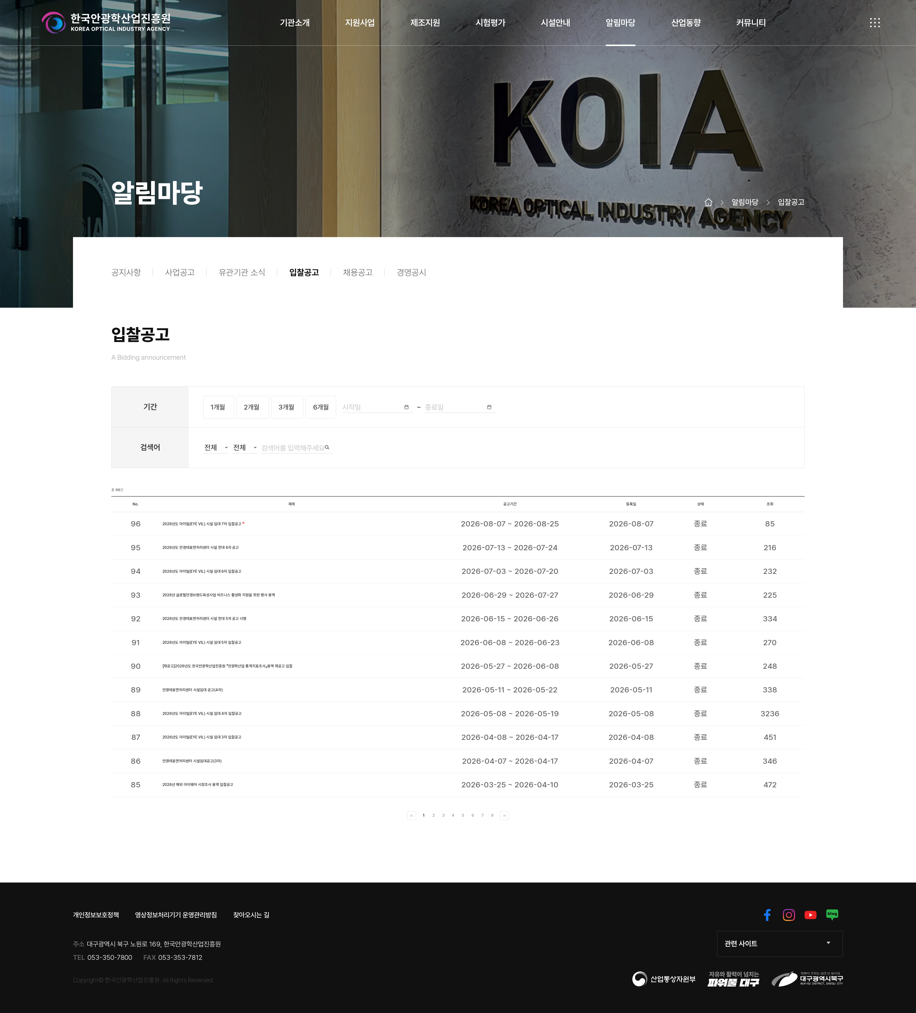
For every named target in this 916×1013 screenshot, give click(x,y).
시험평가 (490, 22)
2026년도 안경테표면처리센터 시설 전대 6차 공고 (200, 547)
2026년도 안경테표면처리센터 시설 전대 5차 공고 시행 (204, 618)
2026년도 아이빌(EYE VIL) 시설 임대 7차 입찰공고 (202, 524)
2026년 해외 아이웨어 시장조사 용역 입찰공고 (197, 784)
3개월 (287, 407)
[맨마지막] (504, 815)
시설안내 (555, 22)
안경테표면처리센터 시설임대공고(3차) (192, 761)
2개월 (252, 407)
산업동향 (686, 22)
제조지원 (425, 22)
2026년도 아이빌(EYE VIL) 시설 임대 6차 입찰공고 (202, 571)
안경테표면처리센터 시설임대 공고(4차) (192, 690)
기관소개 (295, 22)
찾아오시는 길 (251, 915)
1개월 (219, 407)
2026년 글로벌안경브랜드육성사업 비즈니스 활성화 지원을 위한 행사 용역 (218, 595)
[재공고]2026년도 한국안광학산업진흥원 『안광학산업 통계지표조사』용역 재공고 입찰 (227, 666)
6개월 (321, 407)
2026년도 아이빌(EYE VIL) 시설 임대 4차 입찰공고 (202, 713)
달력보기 (406, 407)
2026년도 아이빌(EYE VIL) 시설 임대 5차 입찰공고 (202, 642)
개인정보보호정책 (96, 915)
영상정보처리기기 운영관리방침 (176, 915)
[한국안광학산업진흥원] (106, 22)
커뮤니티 (751, 22)
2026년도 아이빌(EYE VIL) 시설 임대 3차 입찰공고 (202, 737)
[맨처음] (411, 815)
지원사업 (360, 22)
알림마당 (620, 22)
